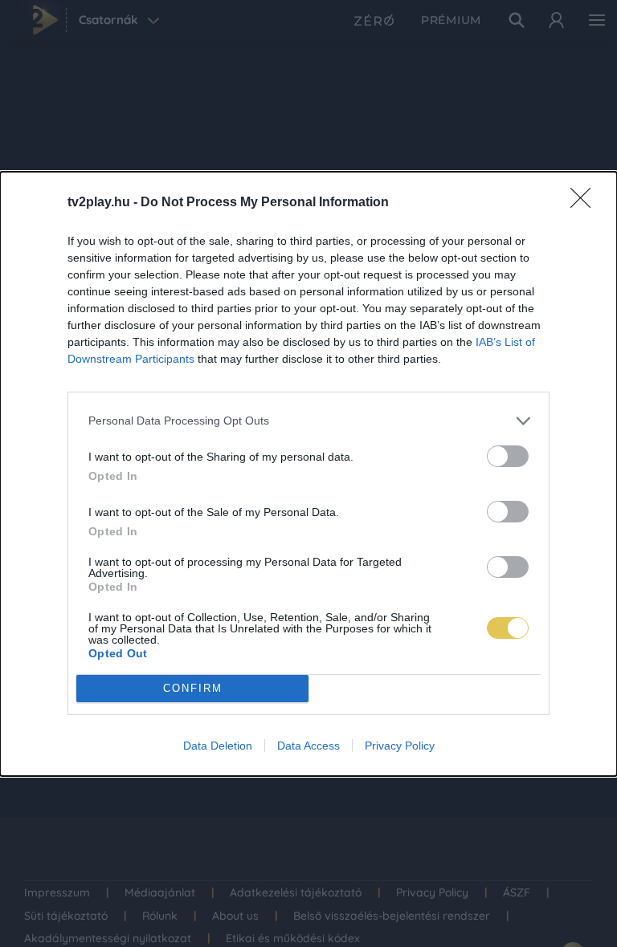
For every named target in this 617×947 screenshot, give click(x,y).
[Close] (585, 203)
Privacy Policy (400, 745)
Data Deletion (217, 745)
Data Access (308, 745)
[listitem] (308, 421)
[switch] (508, 456)
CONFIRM (193, 688)
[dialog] (308, 474)
